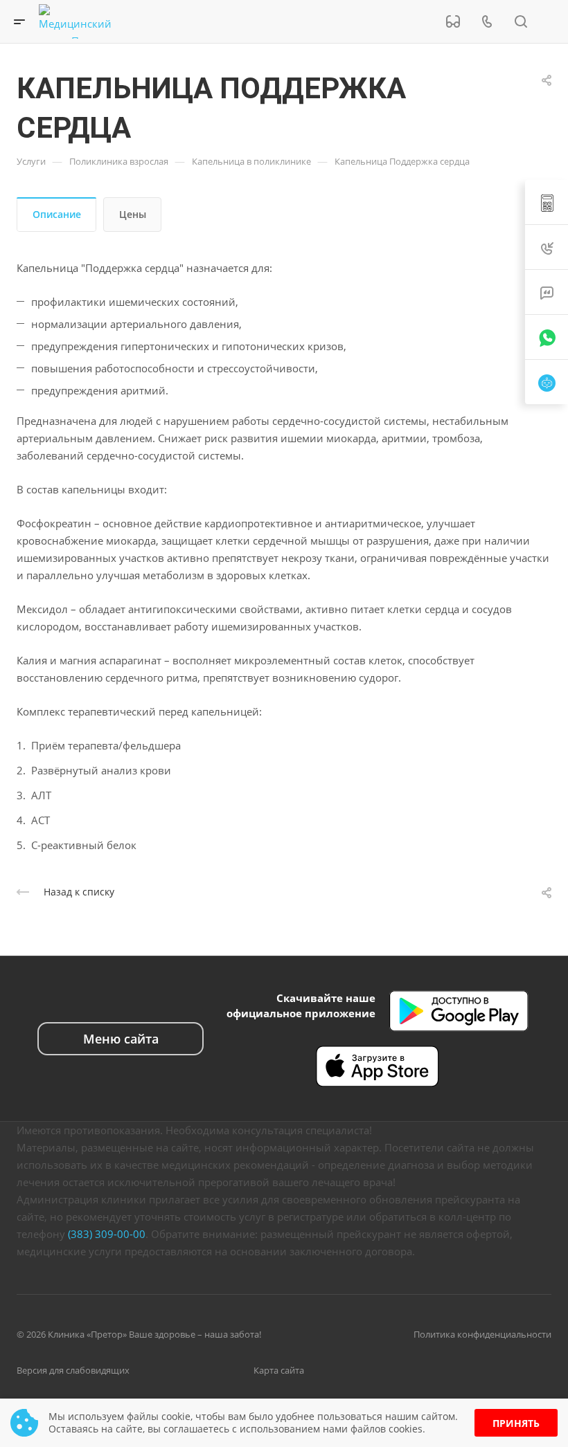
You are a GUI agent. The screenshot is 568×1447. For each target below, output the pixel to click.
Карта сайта (279, 1370)
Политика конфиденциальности (482, 1334)
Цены (132, 214)
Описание (57, 214)
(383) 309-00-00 (106, 1234)
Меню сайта (121, 1038)
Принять (516, 1423)
